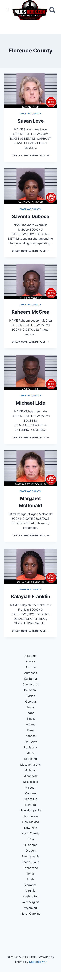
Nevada (30, 804)
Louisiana (30, 747)
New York (30, 827)
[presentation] (30, 90)
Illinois (30, 718)
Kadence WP (38, 961)
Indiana (31, 724)
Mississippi (30, 781)
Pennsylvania (30, 856)
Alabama (30, 655)
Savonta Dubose (30, 216)
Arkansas (30, 673)
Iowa (30, 730)
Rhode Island (30, 862)
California (30, 678)
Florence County (30, 113)
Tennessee (30, 868)
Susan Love (30, 121)
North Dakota (30, 833)
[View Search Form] (52, 10)
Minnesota (30, 776)
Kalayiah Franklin (30, 596)
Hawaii (30, 707)
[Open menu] (7, 10)
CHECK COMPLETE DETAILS (30, 155)
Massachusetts (30, 764)
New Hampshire (31, 810)
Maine (30, 753)
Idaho (30, 713)
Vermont (30, 885)
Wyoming (30, 908)
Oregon (31, 850)
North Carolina (30, 913)
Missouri (30, 787)
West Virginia (30, 902)
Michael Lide (30, 403)
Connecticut (30, 684)
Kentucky (30, 741)
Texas (30, 873)
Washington (30, 896)
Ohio (30, 839)
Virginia (30, 890)
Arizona (30, 667)
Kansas (31, 736)
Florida (30, 696)
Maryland (30, 759)
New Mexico (30, 822)
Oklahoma (30, 845)
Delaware (30, 690)
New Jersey (31, 816)
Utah (30, 879)
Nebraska (30, 799)
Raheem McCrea (30, 312)
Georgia (30, 701)
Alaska (30, 661)
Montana (31, 793)
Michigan (30, 770)
